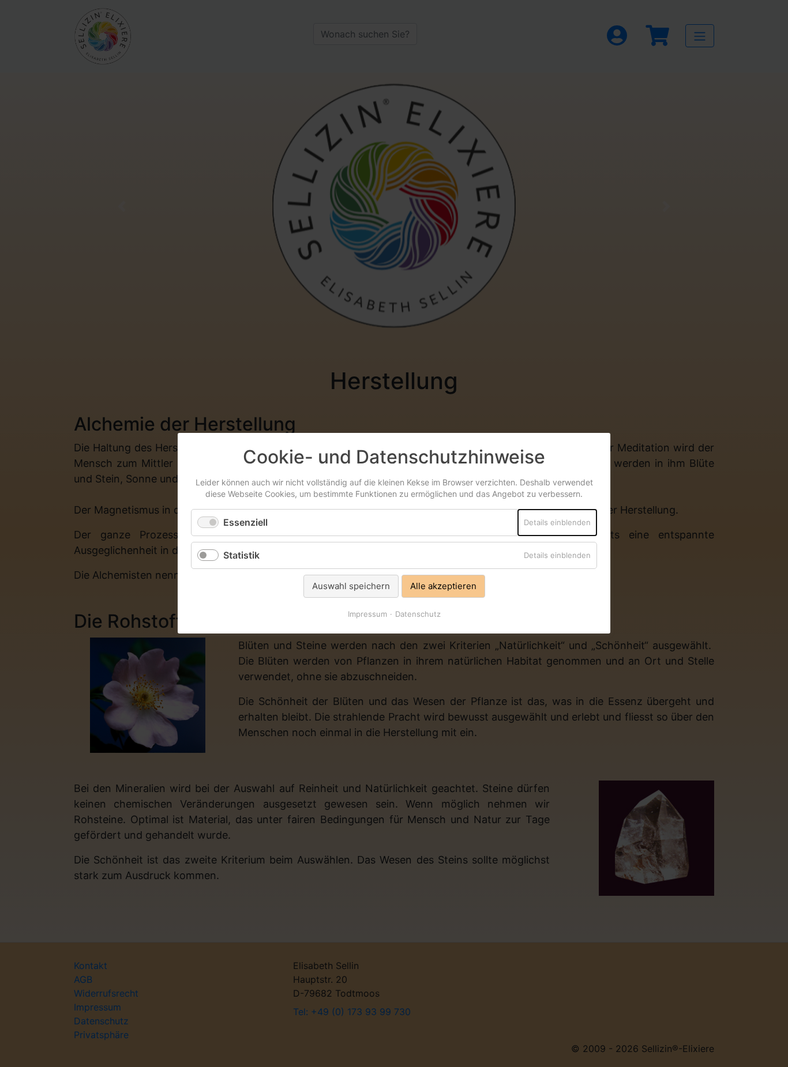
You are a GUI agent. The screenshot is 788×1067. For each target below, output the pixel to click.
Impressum (367, 614)
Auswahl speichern (351, 585)
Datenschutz (418, 614)
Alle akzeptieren (443, 585)
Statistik (241, 555)
